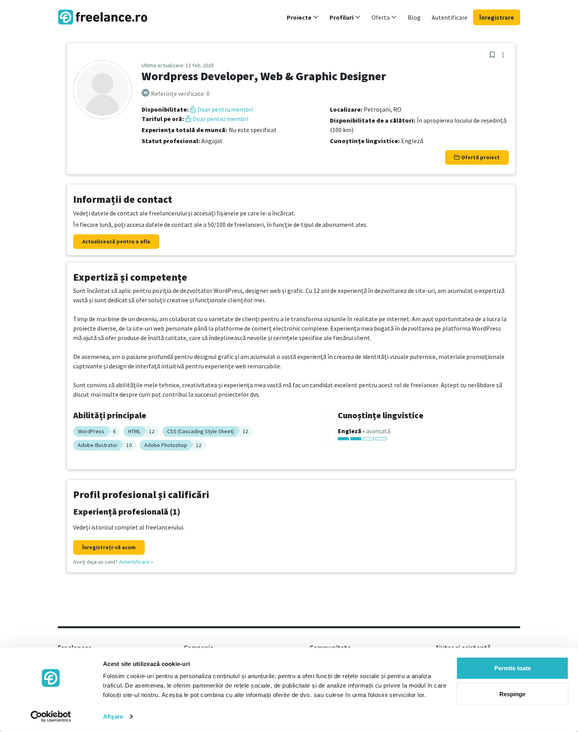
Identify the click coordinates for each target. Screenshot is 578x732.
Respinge (512, 693)
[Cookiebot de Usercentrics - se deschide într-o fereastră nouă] (51, 717)
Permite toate (512, 668)
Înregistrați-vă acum (109, 547)
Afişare (113, 716)
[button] (302, 17)
